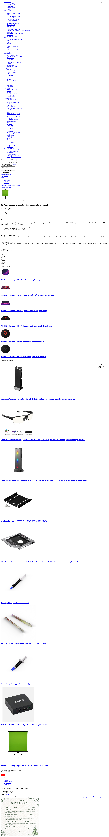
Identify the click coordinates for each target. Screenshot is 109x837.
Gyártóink (6, 183)
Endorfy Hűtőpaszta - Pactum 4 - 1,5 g (16, 684)
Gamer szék (10, 59)
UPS (8, 141)
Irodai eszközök (8, 53)
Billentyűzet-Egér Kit (12, 119)
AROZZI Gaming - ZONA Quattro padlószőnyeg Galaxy (24, 311)
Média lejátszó (10, 137)
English (6, 181)
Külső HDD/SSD (11, 6)
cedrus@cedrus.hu (9, 794)
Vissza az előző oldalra (6, 187)
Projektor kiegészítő (12, 93)
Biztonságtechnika (8, 10)
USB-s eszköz (10, 142)
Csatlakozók (10, 32)
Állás (5, 786)
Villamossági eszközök (13, 144)
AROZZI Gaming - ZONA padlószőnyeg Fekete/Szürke (23, 357)
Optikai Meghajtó (11, 81)
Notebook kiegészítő (12, 106)
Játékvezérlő (10, 131)
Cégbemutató (7, 180)
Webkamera (10, 147)
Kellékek (9, 43)
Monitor (9, 91)
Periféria (6, 115)
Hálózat (6, 38)
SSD (8, 82)
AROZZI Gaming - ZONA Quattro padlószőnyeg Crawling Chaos (27, 295)
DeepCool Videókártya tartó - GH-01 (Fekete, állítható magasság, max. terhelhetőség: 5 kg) (38, 399)
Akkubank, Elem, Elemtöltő (14, 116)
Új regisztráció (4, 176)
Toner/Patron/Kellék (12, 66)
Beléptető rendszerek (12, 20)
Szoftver (9, 63)
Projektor (9, 92)
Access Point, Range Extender (14, 39)
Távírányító (10, 139)
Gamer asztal (10, 58)
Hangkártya (10, 75)
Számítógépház (11, 83)
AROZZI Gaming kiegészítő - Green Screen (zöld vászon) (24, 765)
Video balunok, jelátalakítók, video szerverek (18, 30)
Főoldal (6, 780)
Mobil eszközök (8, 98)
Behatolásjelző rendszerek (13, 23)
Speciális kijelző (11, 96)
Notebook (9, 105)
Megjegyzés (5, 172)
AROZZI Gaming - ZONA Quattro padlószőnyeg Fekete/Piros (26, 326)
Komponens (7, 68)
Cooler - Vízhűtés (11, 72)
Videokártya (10, 86)
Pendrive (9, 9)
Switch (9, 52)
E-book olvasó (10, 101)
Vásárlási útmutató (8, 781)
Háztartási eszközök (9, 148)
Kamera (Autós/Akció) (13, 102)
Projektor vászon (11, 95)
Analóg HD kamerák (12, 12)
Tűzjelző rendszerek (12, 36)
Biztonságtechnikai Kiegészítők (15, 33)
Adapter (9, 40)
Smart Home (10, 111)
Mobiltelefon (10, 104)
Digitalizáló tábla (11, 121)
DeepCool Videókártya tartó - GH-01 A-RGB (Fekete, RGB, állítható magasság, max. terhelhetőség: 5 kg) (44, 480)
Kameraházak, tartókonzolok (14, 17)
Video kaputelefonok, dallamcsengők (16, 22)
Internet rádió (10, 129)
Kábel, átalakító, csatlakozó (14, 132)
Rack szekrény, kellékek (13, 49)
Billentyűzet (10, 118)
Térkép (2, 177)
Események (7, 784)
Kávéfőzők (10, 152)
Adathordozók (7, 2)
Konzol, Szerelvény (12, 89)
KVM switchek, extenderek (14, 45)
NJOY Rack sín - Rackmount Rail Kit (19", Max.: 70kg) (23, 643)
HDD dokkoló (10, 3)
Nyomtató (9, 60)
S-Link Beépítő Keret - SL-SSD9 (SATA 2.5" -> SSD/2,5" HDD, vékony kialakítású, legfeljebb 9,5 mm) (42, 562)
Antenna (9, 42)
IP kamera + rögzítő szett (13, 19)
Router (8, 50)
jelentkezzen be (15, 164)
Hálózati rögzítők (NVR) (13, 16)
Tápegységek (10, 26)
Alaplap (9, 69)
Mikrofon (9, 138)
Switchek (9, 27)
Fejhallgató (10, 125)
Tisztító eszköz (10, 65)
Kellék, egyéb (10, 135)
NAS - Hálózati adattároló (13, 46)
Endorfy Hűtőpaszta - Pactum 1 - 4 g (16, 603)
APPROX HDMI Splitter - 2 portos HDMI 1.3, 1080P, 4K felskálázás (29, 725)
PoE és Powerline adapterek (14, 48)
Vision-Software (71, 797)
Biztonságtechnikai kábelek (14, 29)
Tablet (8, 112)
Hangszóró (10, 128)
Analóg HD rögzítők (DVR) (14, 13)
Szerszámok (10, 35)
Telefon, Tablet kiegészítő (13, 114)
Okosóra (9, 109)
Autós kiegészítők (11, 99)
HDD (8, 76)
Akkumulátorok (11, 25)
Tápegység (10, 85)
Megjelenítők (7, 88)
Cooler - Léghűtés (11, 71)
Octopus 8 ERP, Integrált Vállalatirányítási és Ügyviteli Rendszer (92, 797)
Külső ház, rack (11, 5)
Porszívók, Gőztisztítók (13, 155)
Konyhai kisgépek (11, 154)
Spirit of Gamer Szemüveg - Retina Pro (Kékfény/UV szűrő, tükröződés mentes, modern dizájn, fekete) (43, 440)
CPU (8, 73)
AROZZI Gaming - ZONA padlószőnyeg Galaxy (20, 280)
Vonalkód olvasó (11, 145)
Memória (9, 79)
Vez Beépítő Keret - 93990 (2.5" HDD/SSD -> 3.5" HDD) (24, 521)
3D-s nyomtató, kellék (12, 55)
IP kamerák (10, 15)
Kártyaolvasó (10, 134)
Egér (8, 122)
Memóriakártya (11, 7)
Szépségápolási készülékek (14, 157)
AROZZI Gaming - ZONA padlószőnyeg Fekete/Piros (23, 341)
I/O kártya (9, 78)
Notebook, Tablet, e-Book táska (15, 108)
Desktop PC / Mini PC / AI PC (15, 56)
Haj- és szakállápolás (12, 151)
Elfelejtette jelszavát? (6, 174)
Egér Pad (9, 124)
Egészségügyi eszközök (13, 149)
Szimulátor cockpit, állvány (14, 62)
